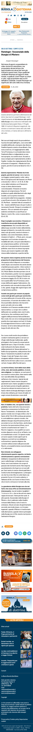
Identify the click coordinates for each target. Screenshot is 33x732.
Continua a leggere (16, 21)
